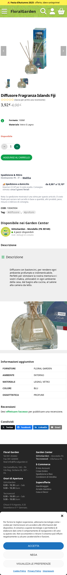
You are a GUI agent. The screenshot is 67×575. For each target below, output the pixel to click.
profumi (30, 212)
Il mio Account (43, 468)
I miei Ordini (42, 471)
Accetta (33, 546)
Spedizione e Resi (44, 473)
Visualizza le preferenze (33, 563)
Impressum (48, 571)
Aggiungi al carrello (16, 157)
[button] (62, 515)
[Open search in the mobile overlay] (43, 11)
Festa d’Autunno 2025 (22, 2)
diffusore (14, 212)
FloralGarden (23, 11)
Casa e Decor (42, 491)
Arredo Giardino (43, 489)
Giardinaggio (42, 486)
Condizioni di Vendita (46, 476)
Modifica (27, 177)
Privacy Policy (34, 571)
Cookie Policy (19, 571)
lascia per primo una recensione (29, 99)
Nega (33, 554)
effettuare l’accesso (17, 411)
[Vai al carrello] (61, 12)
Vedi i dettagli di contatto (22, 235)
